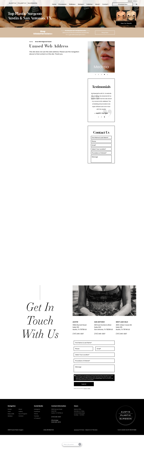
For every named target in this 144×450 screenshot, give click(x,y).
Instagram (37, 409)
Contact (105, 4)
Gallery (21, 411)
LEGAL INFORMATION (49, 430)
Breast (10, 409)
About (97, 4)
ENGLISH (130, 1)
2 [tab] (98, 74)
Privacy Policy (99, 378)
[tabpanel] (101, 57)
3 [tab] (101, 74)
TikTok (36, 414)
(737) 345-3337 (78, 334)
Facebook (37, 411)
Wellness (72, 4)
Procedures (62, 4)
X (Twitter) (37, 418)
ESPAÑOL (135, 1)
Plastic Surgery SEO (123, 430)
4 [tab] (104, 74)
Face (9, 411)
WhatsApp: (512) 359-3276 (56, 421)
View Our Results (126, 23)
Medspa (80, 4)
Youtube (36, 416)
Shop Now (105, 33)
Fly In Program (23, 414)
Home (54, 4)
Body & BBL (11, 414)
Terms (89, 388)
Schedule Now (122, 4)
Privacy (85, 388)
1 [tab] (95, 74)
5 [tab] (107, 74)
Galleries (89, 4)
